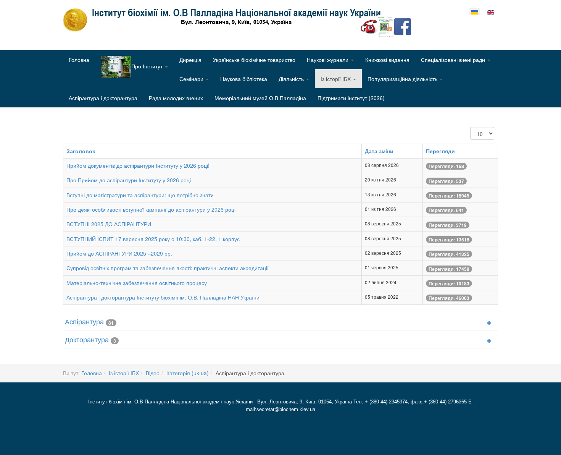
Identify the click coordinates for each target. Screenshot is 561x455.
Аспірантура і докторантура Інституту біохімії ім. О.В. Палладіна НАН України (163, 297)
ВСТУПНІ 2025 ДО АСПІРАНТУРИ (108, 224)
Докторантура (87, 339)
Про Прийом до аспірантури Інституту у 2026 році (128, 180)
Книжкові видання (387, 59)
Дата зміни (379, 151)
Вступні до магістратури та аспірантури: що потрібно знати (140, 195)
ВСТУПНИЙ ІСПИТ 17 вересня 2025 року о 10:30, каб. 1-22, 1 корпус (153, 239)
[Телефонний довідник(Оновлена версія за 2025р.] (369, 26)
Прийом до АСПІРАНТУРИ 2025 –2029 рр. (119, 253)
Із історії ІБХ (336, 79)
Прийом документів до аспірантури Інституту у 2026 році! (138, 165)
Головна (79, 59)
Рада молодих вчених (176, 98)
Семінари (192, 79)
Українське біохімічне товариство (254, 59)
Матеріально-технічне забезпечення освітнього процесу (136, 283)
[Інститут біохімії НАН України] (225, 20)
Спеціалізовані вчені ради (454, 59)
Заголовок (80, 151)
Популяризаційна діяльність (403, 79)
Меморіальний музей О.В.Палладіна (260, 98)
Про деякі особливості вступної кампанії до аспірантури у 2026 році (150, 209)
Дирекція (190, 59)
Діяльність (292, 79)
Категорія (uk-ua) (187, 373)
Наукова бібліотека (243, 79)
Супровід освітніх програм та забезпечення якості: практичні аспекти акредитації (167, 268)
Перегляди (440, 151)
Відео (153, 373)
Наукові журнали (328, 59)
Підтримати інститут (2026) (351, 98)
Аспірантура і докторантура (103, 98)
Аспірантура (84, 321)
